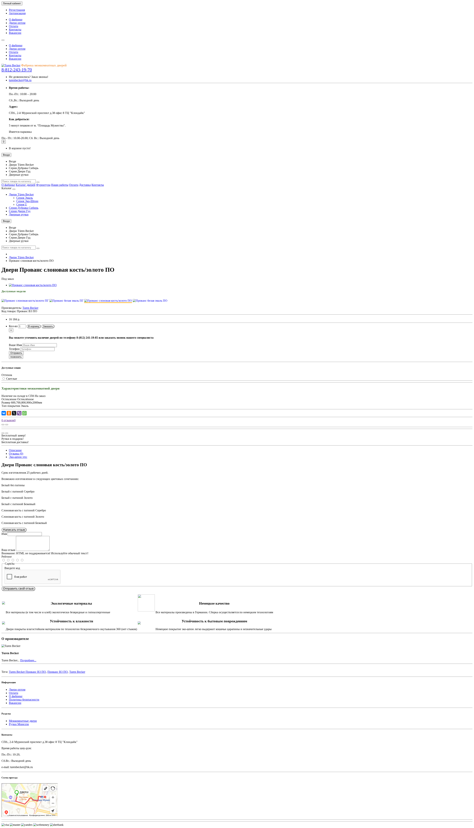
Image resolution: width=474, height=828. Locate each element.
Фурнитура (43, 184)
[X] (14, 413)
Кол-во (13, 326)
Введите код (12, 568)
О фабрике (15, 19)
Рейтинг (6, 556)
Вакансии (15, 32)
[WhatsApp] (24, 413)
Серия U (21, 204)
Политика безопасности (24, 699)
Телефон (14, 348)
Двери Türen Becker (21, 194)
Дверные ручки (19, 214)
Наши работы (59, 184)
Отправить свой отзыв (18, 588)
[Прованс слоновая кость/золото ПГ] (25, 300)
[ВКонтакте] (3, 413)
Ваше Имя (15, 345)
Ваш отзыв (8, 550)
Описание (15, 450)
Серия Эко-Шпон (27, 201)
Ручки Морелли (19, 724)
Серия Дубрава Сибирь (23, 207)
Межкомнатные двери (23, 720)
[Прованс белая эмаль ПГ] (66, 300)
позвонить (16, 356)
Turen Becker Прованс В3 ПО (27, 671)
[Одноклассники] (9, 413)
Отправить (16, 353)
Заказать (48, 326)
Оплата (13, 26)
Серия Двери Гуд (19, 211)
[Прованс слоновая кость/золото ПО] (33, 285)
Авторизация (17, 13)
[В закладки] (6, 424)
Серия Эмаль (24, 197)
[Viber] (19, 413)
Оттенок (6, 375)
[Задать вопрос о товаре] (2, 424)
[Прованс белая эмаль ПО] (150, 300)
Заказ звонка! (28, 76)
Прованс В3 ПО (57, 671)
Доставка (85, 184)
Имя (4, 533)
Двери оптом (17, 22)
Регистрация (17, 9)
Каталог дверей (25, 184)
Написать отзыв (14, 529)
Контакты (15, 29)
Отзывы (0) (16, 453)
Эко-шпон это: (18, 456)
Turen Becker (77, 671)
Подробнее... (28, 660)
